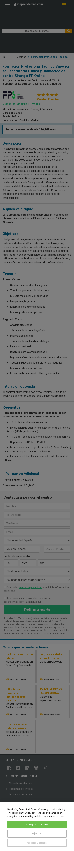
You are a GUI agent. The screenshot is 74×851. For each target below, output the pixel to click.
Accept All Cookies (37, 824)
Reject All (37, 833)
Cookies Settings (37, 842)
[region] (37, 826)
